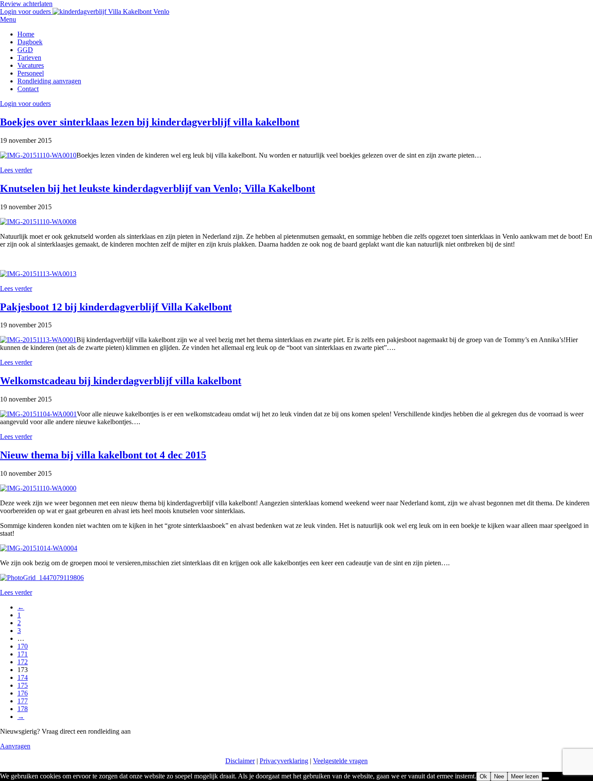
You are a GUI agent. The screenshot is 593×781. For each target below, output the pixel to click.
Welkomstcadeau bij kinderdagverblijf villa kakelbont (120, 380)
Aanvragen (15, 746)
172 (22, 662)
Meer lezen (525, 776)
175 (22, 685)
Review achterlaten (26, 3)
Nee (499, 776)
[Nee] (545, 778)
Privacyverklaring (284, 761)
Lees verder (16, 170)
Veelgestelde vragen (340, 761)
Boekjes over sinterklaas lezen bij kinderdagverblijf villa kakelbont (150, 122)
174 (22, 677)
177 (22, 701)
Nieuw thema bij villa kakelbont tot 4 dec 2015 (103, 455)
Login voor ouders (26, 11)
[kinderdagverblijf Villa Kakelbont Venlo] (111, 11)
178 (22, 708)
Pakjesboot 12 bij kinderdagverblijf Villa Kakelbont (116, 307)
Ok (483, 776)
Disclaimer (240, 761)
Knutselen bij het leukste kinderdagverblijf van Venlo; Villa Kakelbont (157, 188)
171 (22, 654)
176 (22, 693)
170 (22, 646)
